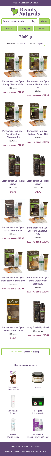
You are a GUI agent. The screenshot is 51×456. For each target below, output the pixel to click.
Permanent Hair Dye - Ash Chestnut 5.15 (13, 229)
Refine (21, 44)
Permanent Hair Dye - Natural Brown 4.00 (38, 133)
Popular (40, 44)
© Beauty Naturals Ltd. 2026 (34, 451)
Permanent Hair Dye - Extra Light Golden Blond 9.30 (38, 280)
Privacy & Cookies (12, 451)
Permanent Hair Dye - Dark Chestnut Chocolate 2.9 (13, 134)
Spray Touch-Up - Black (37, 327)
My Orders (35, 446)
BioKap (25, 37)
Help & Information (19, 446)
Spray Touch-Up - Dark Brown (38, 182)
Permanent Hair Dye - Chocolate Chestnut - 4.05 (38, 230)
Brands (9, 28)
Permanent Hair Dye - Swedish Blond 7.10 (13, 329)
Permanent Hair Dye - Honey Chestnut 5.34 (13, 83)
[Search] (33, 21)
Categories (25, 28)
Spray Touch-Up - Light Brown (13, 182)
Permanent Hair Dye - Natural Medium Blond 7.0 (38, 84)
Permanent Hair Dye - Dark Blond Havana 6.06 (13, 279)
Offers (42, 28)
